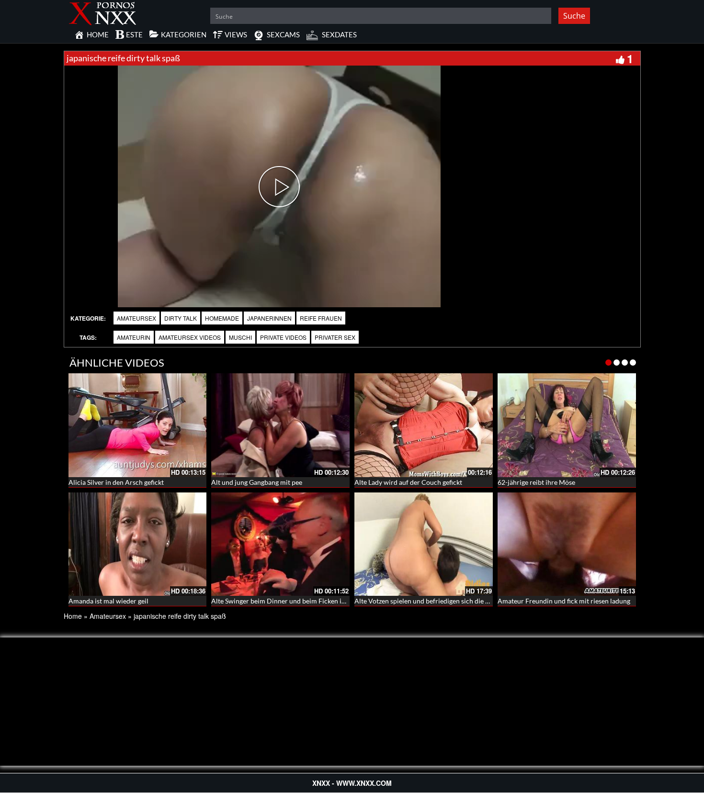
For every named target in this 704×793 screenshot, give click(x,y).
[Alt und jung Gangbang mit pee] (280, 425)
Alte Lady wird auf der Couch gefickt (408, 482)
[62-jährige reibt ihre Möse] (567, 425)
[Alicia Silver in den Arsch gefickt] (137, 425)
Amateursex (136, 318)
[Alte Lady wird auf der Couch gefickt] (423, 425)
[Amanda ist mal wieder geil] (137, 544)
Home (73, 616)
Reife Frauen (321, 318)
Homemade (222, 318)
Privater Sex (335, 337)
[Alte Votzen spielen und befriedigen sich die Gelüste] (423, 544)
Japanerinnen (269, 318)
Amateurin (133, 337)
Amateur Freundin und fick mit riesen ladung (564, 601)
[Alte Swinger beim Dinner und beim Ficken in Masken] (280, 544)
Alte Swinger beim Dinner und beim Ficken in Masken (290, 601)
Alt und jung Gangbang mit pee (256, 482)
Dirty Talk (180, 318)
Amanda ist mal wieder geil (108, 601)
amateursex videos (190, 337)
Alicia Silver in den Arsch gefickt (116, 482)
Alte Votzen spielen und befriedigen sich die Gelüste (431, 601)
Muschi (240, 337)
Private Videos (283, 337)
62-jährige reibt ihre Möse (536, 482)
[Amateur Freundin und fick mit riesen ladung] (567, 544)
